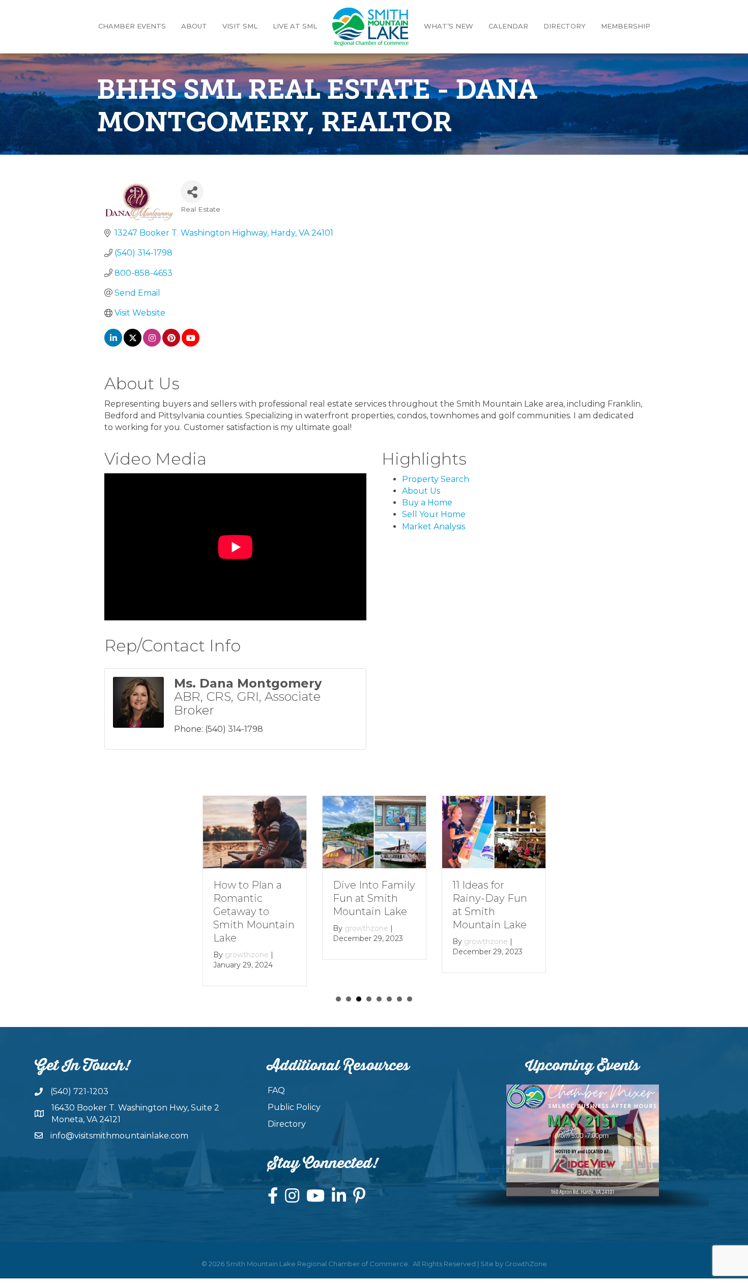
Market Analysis (433, 526)
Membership (625, 26)
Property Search (435, 479)
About (194, 26)
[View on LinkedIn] (113, 344)
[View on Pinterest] (171, 344)
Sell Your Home (434, 514)
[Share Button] (192, 191)
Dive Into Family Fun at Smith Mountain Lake (374, 898)
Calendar (508, 26)
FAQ (276, 1090)
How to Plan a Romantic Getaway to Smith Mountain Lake (254, 911)
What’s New (448, 26)
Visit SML (239, 26)
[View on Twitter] (132, 344)
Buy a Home (427, 502)
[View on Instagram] (152, 344)
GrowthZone (526, 1264)
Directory (564, 26)
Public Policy (294, 1107)
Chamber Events (132, 26)
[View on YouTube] (190, 344)
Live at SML (295, 26)
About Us (421, 491)
